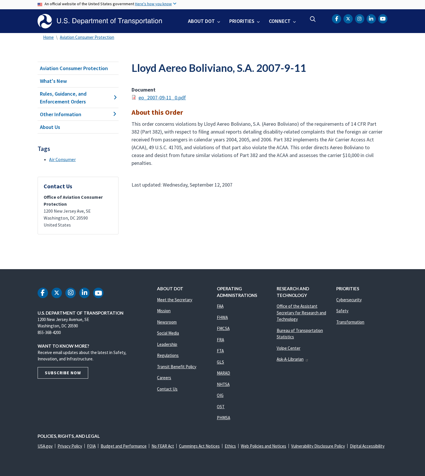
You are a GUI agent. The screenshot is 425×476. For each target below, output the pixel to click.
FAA (220, 306)
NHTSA (223, 384)
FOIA (91, 446)
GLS (220, 362)
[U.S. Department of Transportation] (100, 21)
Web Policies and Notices (263, 446)
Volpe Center (288, 348)
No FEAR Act (162, 446)
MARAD (223, 373)
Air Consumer (62, 159)
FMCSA (223, 328)
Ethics (230, 446)
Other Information (60, 114)
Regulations (168, 355)
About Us (50, 127)
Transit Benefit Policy (176, 366)
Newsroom (167, 322)
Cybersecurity (349, 299)
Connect (280, 21)
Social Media (168, 333)
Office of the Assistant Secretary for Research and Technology (301, 312)
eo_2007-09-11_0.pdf (162, 97)
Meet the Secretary (174, 299)
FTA (220, 350)
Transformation (350, 322)
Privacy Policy (70, 446)
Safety (342, 310)
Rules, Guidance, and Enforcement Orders (63, 97)
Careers (164, 377)
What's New (53, 81)
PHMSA (223, 417)
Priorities (241, 21)
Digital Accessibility (367, 446)
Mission (164, 310)
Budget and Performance (124, 446)
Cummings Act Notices (199, 446)
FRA (220, 339)
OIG (220, 395)
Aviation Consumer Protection (87, 37)
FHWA (222, 317)
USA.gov (45, 446)
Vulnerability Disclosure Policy (318, 446)
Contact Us (167, 389)
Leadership (167, 344)
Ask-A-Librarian (290, 359)
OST (221, 406)
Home (48, 37)
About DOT (201, 21)
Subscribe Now (63, 372)
